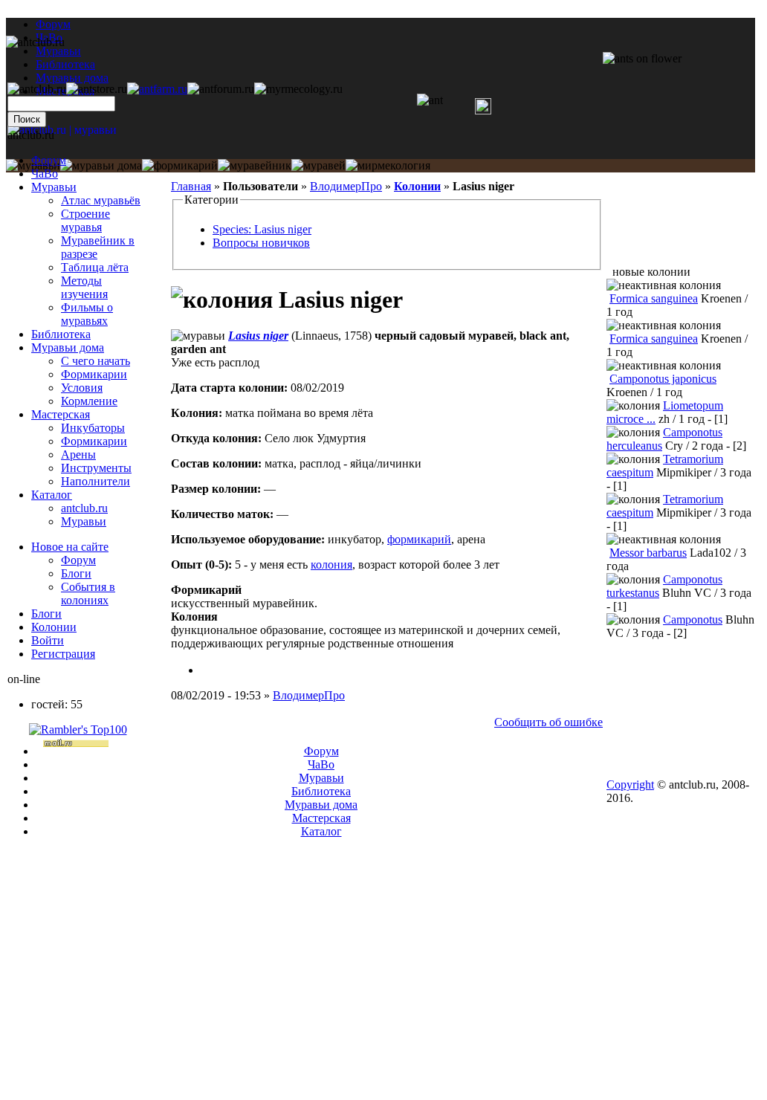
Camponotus (692, 619)
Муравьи (54, 187)
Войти (47, 640)
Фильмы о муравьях (87, 314)
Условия (82, 387)
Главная (191, 186)
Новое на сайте (70, 546)
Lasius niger (258, 335)
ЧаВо (44, 173)
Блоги (76, 573)
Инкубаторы (93, 427)
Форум (53, 24)
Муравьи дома (67, 347)
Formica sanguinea (653, 298)
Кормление (89, 401)
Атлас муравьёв (100, 200)
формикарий (419, 539)
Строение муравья (85, 220)
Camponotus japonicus (662, 378)
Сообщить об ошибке (548, 722)
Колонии (417, 186)
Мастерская (60, 414)
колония (331, 564)
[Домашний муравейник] (157, 88)
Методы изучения (84, 287)
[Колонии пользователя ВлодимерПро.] (207, 670)
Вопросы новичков (261, 242)
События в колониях (88, 593)
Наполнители (95, 481)
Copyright (630, 784)
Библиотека (61, 334)
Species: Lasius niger (262, 229)
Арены (78, 454)
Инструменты (96, 468)
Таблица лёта (95, 267)
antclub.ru (84, 508)
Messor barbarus (648, 552)
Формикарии (94, 374)
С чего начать (95, 361)
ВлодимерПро (346, 186)
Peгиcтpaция (63, 653)
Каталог (51, 494)
